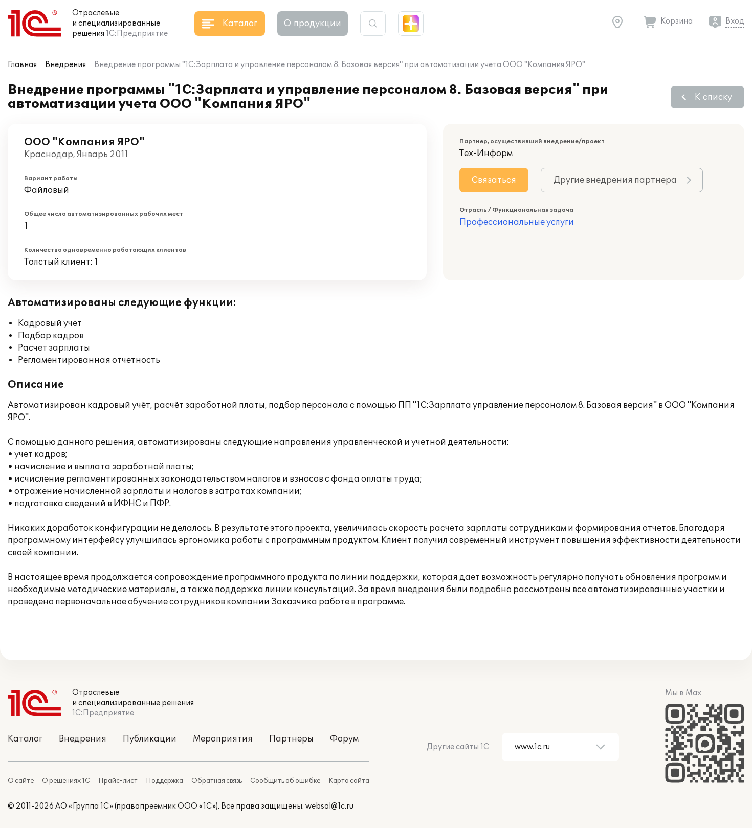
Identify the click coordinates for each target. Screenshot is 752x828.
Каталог (25, 739)
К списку (713, 97)
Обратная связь (216, 781)
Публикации (149, 739)
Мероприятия (223, 739)
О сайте (21, 781)
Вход (734, 21)
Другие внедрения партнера (615, 180)
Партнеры (291, 739)
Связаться (494, 180)
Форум (344, 739)
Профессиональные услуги (516, 222)
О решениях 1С (66, 781)
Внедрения (65, 64)
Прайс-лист (118, 781)
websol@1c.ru (329, 806)
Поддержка (164, 781)
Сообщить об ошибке (285, 781)
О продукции (312, 23)
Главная (22, 64)
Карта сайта (348, 781)
